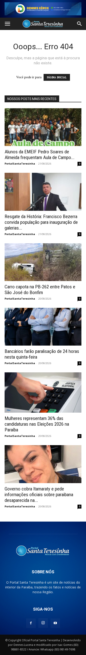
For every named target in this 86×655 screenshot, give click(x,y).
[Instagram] (43, 623)
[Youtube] (55, 623)
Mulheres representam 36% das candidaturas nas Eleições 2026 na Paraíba (37, 424)
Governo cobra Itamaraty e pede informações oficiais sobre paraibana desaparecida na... (39, 494)
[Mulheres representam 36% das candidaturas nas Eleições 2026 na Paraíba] (43, 392)
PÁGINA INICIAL (57, 77)
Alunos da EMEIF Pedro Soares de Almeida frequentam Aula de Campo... (40, 154)
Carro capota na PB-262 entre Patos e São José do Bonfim (40, 289)
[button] (7, 24)
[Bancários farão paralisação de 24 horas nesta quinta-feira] (43, 327)
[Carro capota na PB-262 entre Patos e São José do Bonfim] (43, 262)
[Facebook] (31, 623)
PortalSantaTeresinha (20, 163)
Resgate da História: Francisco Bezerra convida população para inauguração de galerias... (41, 222)
